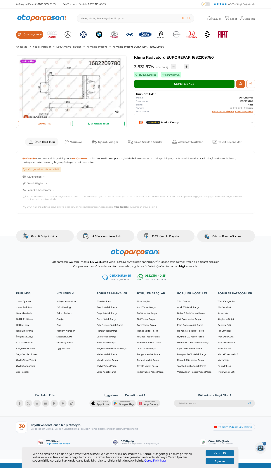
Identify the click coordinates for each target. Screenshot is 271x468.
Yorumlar (76, 142)
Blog (58, 325)
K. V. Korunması (24, 342)
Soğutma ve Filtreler (68, 46)
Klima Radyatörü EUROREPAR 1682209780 (138, 46)
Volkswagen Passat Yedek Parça (194, 371)
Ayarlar (219, 461)
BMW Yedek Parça (147, 313)
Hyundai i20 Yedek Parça (190, 336)
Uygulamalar (63, 348)
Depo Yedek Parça (106, 319)
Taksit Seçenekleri (230, 142)
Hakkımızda (22, 325)
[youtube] (54, 403)
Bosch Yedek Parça (107, 307)
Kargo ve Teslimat (25, 348)
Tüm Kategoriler (226, 301)
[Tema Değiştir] (205, 4)
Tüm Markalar (104, 301)
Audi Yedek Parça (146, 307)
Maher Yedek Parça (107, 354)
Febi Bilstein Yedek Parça (110, 325)
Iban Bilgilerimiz (24, 330)
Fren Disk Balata (226, 342)
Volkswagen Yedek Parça (150, 371)
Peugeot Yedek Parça (148, 354)
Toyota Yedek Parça (147, 366)
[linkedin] (45, 403)
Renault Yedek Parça (148, 360)
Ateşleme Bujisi (226, 319)
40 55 (97, 4)
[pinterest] (63, 403)
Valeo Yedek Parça (106, 371)
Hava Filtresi (224, 348)
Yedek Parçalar (42, 46)
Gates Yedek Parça (106, 336)
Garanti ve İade (24, 313)
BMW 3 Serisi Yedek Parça (191, 313)
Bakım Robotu (64, 313)
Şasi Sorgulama (64, 342)
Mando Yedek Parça (107, 360)
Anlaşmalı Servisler (66, 301)
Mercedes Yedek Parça (149, 342)
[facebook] (19, 403)
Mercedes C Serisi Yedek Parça (193, 342)
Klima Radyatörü (97, 46)
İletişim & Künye (24, 336)
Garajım (60, 319)
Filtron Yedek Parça (107, 330)
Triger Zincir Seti (226, 371)
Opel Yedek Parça (146, 348)
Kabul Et (219, 453)
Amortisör (223, 313)
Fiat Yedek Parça (146, 319)
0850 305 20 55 (121, 207)
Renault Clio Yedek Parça (190, 360)
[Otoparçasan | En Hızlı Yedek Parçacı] (42, 18)
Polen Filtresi (224, 366)
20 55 (46, 4)
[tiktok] (71, 403)
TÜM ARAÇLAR (30, 34)
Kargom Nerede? (65, 330)
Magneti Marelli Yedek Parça (111, 348)
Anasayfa (21, 46)
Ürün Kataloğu (64, 307)
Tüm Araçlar (143, 301)
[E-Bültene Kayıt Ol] (249, 403)
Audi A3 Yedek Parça (188, 307)
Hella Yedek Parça (106, 342)
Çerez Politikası (155, 460)
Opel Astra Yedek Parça (189, 348)
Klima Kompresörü (228, 354)
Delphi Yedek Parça (107, 313)
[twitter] (28, 403)
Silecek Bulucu (64, 336)
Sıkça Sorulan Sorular (148, 142)
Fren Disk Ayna (226, 336)
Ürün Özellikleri (45, 142)
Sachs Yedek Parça (107, 366)
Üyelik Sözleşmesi (25, 366)
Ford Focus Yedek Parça (190, 325)
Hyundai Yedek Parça (148, 336)
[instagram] (37, 403)
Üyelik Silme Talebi (26, 360)
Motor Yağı (223, 360)
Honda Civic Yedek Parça (190, 330)
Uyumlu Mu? (44, 123)
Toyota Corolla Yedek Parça (191, 366)
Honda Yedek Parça (147, 330)
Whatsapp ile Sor (100, 123)
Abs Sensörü (224, 307)
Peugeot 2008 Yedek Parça (191, 354)
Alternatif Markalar (190, 142)
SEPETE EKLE (184, 84)
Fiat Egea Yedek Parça (189, 319)
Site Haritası (22, 371)
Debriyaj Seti (224, 325)
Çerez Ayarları (23, 301)
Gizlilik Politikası (24, 319)
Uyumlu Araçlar (108, 142)
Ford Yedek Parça (146, 325)
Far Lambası (224, 330)
